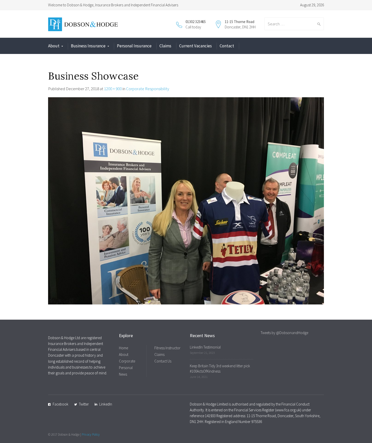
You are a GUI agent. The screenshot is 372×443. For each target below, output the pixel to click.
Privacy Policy (91, 434)
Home (123, 347)
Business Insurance (88, 46)
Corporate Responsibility (147, 88)
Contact (227, 46)
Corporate (127, 361)
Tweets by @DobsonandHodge (284, 332)
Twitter (84, 404)
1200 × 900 (113, 88)
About (53, 46)
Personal (126, 367)
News (123, 374)
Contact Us (162, 361)
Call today (193, 27)
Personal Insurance (134, 46)
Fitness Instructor (167, 347)
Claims (165, 46)
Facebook (60, 404)
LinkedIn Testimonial (205, 347)
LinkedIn (105, 404)
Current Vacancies (195, 46)
